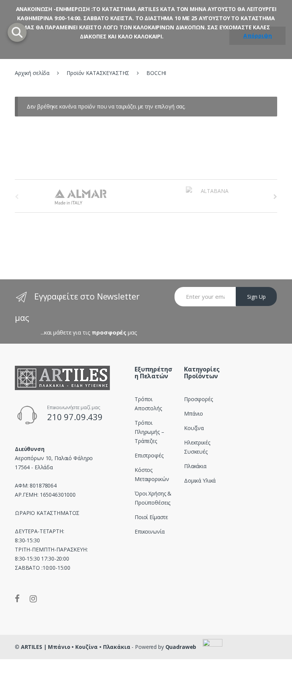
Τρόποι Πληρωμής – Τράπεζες (149, 432)
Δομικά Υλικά (200, 480)
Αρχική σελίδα (32, 72)
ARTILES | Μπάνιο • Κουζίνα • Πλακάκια (75, 646)
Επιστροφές (149, 455)
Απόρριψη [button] (257, 35)
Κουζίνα (194, 428)
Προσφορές (198, 399)
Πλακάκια (195, 466)
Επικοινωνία (149, 531)
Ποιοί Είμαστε (151, 517)
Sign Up (256, 296)
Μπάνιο (193, 413)
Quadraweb (181, 646)
